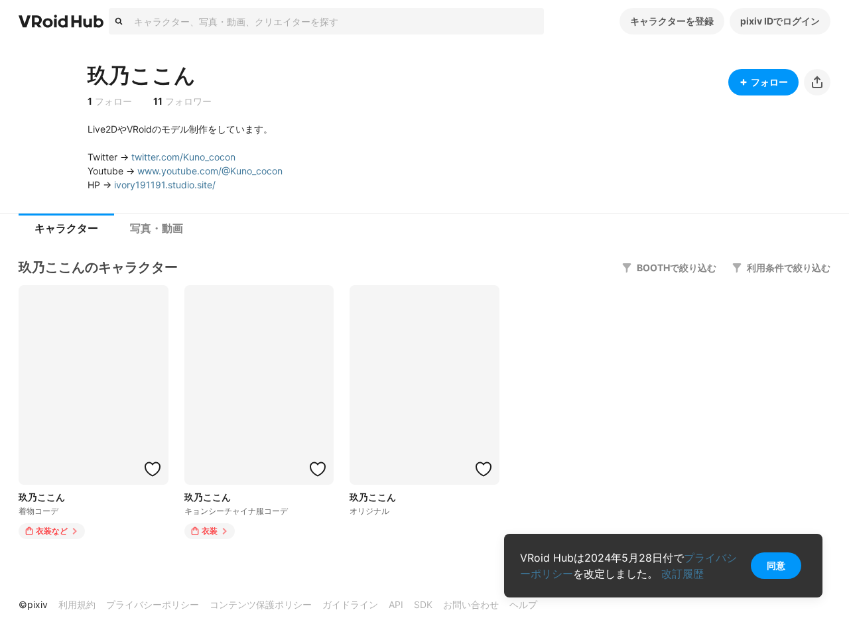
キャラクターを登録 (672, 21)
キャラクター (66, 228)
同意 (776, 565)
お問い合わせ (471, 604)
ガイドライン (350, 604)
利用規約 (77, 604)
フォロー (769, 82)
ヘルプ (523, 604)
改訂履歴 (682, 573)
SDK (423, 604)
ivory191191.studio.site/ (165, 184)
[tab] (66, 229)
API (396, 604)
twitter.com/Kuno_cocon (183, 156)
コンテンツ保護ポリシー (261, 604)
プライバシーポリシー (152, 604)
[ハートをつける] (152, 468)
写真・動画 (156, 228)
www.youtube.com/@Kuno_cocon (210, 170)
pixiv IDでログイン (780, 21)
